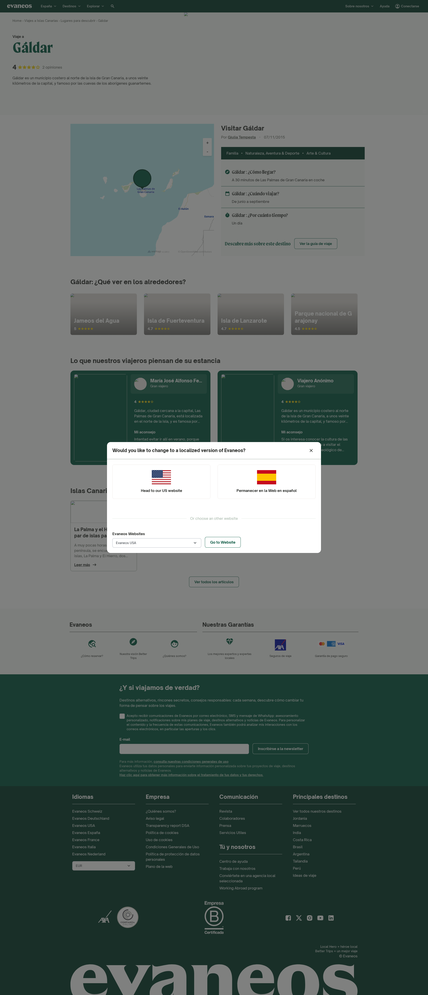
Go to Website (222, 542)
